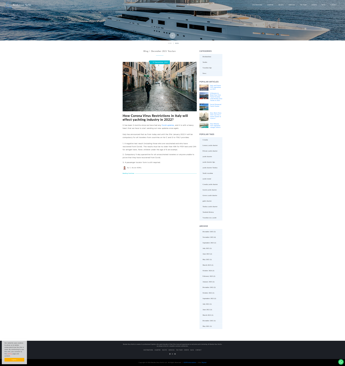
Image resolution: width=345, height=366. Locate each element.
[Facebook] (175, 354)
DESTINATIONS (257, 5)
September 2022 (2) (209, 298)
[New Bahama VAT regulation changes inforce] (203, 125)
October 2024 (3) (208, 270)
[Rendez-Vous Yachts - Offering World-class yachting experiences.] (17, 5)
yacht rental (207, 179)
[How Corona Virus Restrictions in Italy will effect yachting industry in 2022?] (160, 86)
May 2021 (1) (207, 326)
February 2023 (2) (209, 276)
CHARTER (270, 5)
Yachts (205, 62)
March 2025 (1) (208, 265)
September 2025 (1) (209, 243)
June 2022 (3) (207, 309)
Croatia (205, 140)
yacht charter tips (209, 162)
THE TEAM (303, 5)
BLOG (323, 5)
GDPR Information (190, 362)
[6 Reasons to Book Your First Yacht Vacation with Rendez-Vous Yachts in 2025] (203, 95)
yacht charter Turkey (210, 167)
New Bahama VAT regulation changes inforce (215, 125)
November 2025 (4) (209, 237)
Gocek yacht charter (210, 190)
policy (10, 354)
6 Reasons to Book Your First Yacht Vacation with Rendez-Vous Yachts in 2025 (216, 96)
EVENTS (314, 5)
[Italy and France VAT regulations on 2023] (203, 87)
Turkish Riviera (208, 212)
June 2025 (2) (207, 254)
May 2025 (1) (207, 259)
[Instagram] (172, 354)
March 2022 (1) (208, 315)
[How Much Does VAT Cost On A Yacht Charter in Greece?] (203, 116)
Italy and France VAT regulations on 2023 (215, 87)
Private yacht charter (210, 151)
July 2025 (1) (207, 248)
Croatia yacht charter (210, 184)
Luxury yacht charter (210, 145)
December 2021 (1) (209, 320)
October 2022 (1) (208, 293)
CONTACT (333, 5)
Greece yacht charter (210, 195)
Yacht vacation (208, 173)
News (204, 73)
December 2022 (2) (209, 287)
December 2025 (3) (209, 231)
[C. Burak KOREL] (124, 168)
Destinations (207, 56)
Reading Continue (128, 173)
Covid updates (168, 125)
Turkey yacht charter (210, 206)
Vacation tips (207, 68)
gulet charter (207, 201)
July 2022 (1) (207, 304)
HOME (170, 43)
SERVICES (292, 5)
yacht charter (207, 156)
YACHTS (281, 5)
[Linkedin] (169, 354)
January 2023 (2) (208, 282)
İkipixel (204, 362)
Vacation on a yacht (209, 217)
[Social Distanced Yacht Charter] (203, 107)
